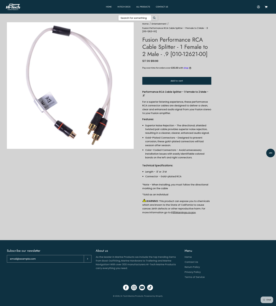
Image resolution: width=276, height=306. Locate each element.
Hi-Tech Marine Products (131, 296)
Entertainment (159, 23)
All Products (143, 6)
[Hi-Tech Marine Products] (13, 6)
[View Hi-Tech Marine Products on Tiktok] (150, 287)
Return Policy (192, 267)
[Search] (154, 18)
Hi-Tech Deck (124, 6)
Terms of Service (195, 277)
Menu (188, 251)
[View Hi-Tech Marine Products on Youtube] (142, 287)
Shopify (159, 296)
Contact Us (162, 6)
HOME (109, 6)
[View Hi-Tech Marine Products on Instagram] (134, 287)
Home (145, 23)
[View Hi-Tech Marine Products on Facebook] (126, 287)
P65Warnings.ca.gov (183, 212)
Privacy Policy (193, 272)
